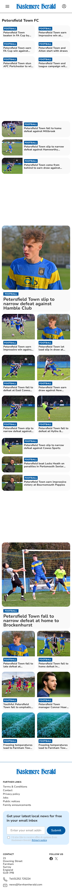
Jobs (5, 797)
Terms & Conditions (15, 786)
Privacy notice (39, 840)
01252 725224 (21, 878)
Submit (56, 830)
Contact (7, 790)
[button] (7, 6)
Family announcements (17, 805)
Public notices (11, 801)
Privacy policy (11, 794)
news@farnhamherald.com (25, 884)
